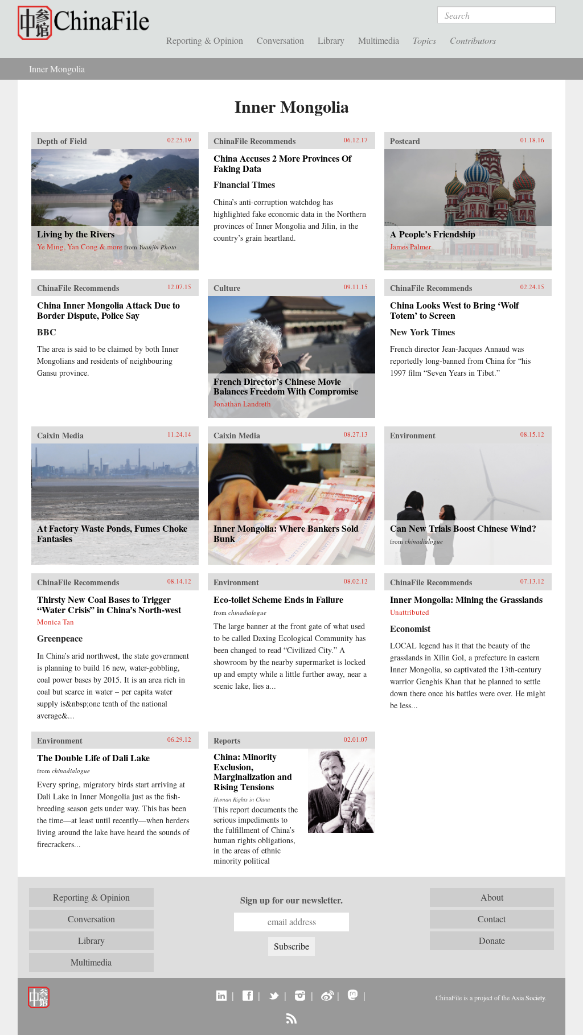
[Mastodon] (353, 995)
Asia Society (528, 997)
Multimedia (378, 40)
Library (331, 40)
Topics (424, 40)
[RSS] (291, 1018)
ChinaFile (86, 23)
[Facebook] (247, 995)
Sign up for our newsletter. (291, 900)
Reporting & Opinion (204, 40)
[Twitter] (273, 995)
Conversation (280, 40)
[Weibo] (326, 995)
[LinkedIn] (221, 995)
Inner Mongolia (57, 69)
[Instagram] (300, 995)
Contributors (473, 40)
